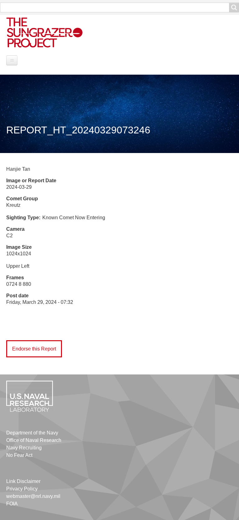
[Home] (51, 32)
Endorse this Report (34, 348)
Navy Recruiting (24, 447)
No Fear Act (19, 455)
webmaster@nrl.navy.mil (33, 496)
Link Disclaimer (23, 481)
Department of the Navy (32, 432)
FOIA (12, 503)
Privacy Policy (22, 488)
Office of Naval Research (33, 440)
